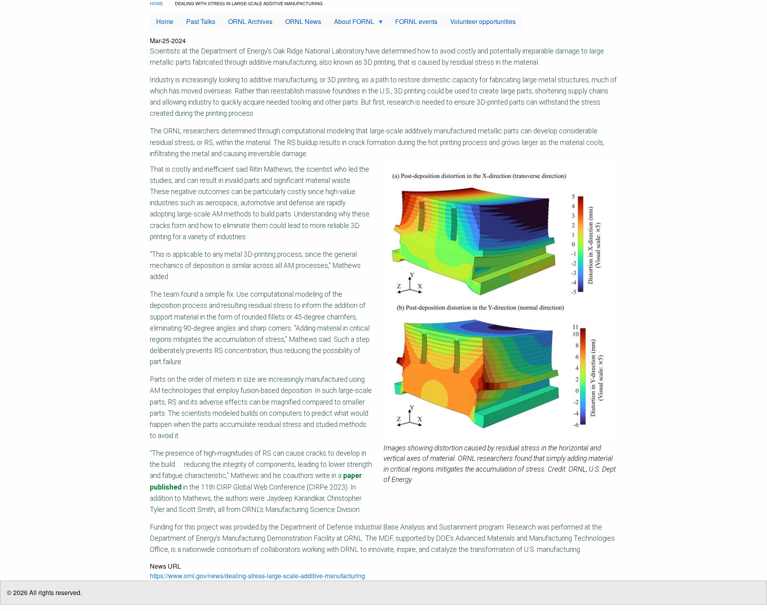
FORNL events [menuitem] (416, 21)
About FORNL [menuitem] (351, 23)
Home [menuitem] (164, 21)
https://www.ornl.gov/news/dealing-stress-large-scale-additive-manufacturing (257, 575)
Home (156, 3)
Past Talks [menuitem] (200, 21)
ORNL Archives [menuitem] (250, 21)
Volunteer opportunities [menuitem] (483, 21)
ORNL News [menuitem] (303, 21)
